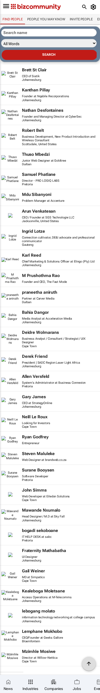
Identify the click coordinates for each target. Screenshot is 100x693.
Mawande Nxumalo (41, 510)
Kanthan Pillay (36, 90)
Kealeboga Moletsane (43, 591)
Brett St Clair (34, 69)
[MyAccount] (94, 7)
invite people (81, 19)
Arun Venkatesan (39, 211)
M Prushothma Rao (41, 275)
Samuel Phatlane (39, 174)
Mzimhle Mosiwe (39, 651)
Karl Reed (31, 255)
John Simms (34, 490)
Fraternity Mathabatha (44, 550)
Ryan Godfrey (35, 436)
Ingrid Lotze (33, 231)
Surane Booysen (38, 470)
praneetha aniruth (39, 292)
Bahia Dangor (35, 312)
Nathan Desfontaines (42, 110)
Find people (12, 19)
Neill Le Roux (35, 416)
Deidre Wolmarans (40, 332)
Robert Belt (33, 130)
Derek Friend (35, 356)
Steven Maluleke (38, 453)
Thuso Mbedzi (36, 154)
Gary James (34, 396)
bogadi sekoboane (40, 530)
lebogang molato (38, 611)
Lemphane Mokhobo (42, 631)
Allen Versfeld (35, 376)
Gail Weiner (33, 570)
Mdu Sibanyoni (36, 194)
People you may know (46, 19)
